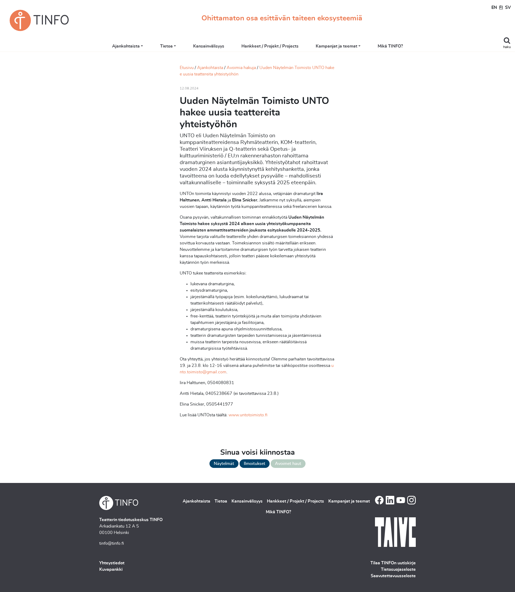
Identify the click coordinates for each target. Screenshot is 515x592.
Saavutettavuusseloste (393, 576)
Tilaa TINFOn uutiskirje (393, 563)
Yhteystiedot (111, 563)
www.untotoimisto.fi (248, 415)
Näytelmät (224, 463)
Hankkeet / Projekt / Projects (270, 46)
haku (507, 47)
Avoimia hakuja (241, 68)
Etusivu (187, 68)
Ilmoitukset (254, 463)
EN (494, 7)
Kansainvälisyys (208, 46)
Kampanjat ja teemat (336, 46)
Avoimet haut (288, 463)
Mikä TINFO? (390, 46)
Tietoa (166, 46)
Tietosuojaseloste (398, 569)
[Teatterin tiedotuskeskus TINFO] (39, 20)
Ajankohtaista (126, 46)
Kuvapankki (111, 569)
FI (501, 7)
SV (508, 7)
